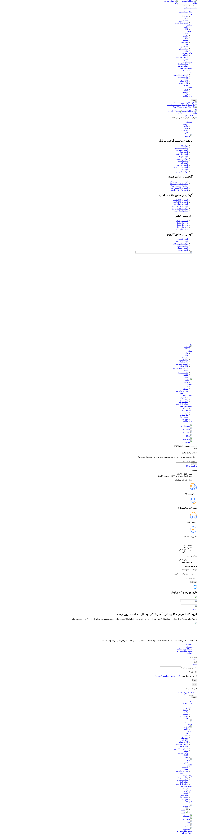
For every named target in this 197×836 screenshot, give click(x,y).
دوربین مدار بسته (186, 68)
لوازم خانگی (187, 96)
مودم (186, 85)
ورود (194, 680)
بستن (195, 659)
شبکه (190, 72)
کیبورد (185, 33)
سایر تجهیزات (187, 53)
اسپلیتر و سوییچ (182, 57)
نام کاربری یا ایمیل (189, 668)
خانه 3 (183, 813)
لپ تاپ (189, 25)
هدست (185, 40)
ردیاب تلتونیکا (183, 64)
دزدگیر (185, 70)
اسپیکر (185, 55)
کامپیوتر (189, 31)
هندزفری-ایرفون (181, 23)
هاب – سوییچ (183, 77)
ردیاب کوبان (183, 402)
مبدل (186, 44)
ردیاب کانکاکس (182, 404)
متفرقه (185, 59)
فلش (186, 90)
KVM (186, 79)
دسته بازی (184, 46)
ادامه (194, 684)
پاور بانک (184, 16)
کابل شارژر (183, 20)
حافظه (189, 87)
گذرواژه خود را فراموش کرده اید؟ (167, 676)
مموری (185, 92)
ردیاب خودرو (187, 62)
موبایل (190, 14)
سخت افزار (183, 49)
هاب (186, 51)
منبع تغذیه (184, 42)
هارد (186, 94)
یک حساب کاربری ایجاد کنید (186, 693)
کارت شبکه (183, 83)
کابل (186, 29)
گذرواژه (193, 672)
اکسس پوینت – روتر (180, 75)
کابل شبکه (184, 81)
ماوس (185, 36)
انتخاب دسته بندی (185, 12)
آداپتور (185, 27)
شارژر (185, 18)
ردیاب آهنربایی (182, 66)
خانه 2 (183, 810)
